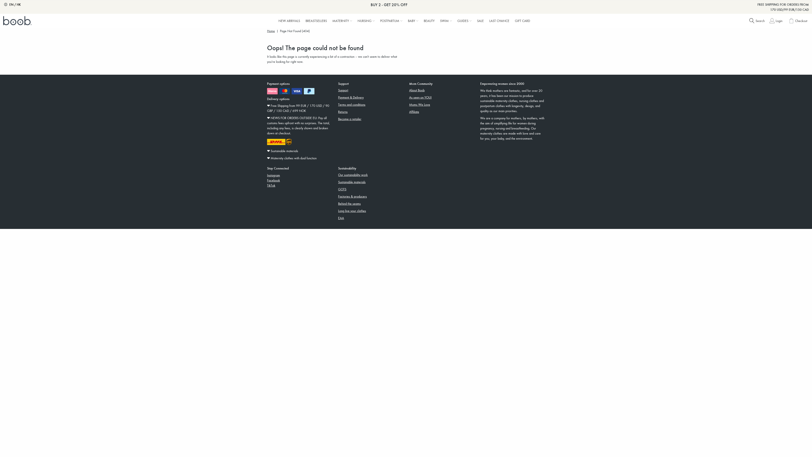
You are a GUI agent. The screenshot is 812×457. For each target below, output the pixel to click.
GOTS (342, 189)
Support (343, 90)
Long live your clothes (352, 211)
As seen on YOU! (420, 97)
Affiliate (414, 112)
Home (271, 31)
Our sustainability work (353, 175)
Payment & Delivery (351, 97)
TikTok (271, 185)
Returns (343, 112)
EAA (341, 218)
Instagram (273, 175)
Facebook (273, 180)
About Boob (417, 90)
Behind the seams (349, 203)
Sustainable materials (352, 182)
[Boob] (18, 21)
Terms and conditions (351, 104)
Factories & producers (352, 196)
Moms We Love (419, 104)
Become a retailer (349, 119)
